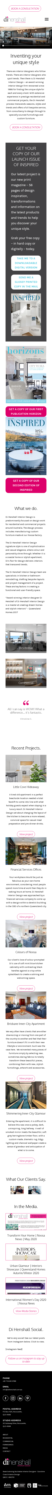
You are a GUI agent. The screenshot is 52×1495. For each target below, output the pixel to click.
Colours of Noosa (26, 952)
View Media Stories (26, 1311)
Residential (26, 648)
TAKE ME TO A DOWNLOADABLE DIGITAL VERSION (26, 263)
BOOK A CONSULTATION (25, 8)
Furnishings (8, 1445)
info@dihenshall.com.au (12, 1390)
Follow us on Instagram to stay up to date (26, 1360)
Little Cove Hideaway (26, 787)
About (5, 1435)
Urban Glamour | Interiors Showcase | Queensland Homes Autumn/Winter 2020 (26, 1269)
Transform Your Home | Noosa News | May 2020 (26, 1237)
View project (26, 834)
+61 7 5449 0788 (9, 1381)
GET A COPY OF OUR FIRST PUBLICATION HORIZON (26, 411)
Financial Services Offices (26, 869)
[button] (47, 20)
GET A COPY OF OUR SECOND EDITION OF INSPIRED (26, 485)
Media (5, 1448)
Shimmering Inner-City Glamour (26, 1113)
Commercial (26, 683)
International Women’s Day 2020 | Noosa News (26, 1301)
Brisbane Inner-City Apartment (26, 1023)
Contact (6, 1451)
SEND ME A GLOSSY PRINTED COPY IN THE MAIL (26, 282)
